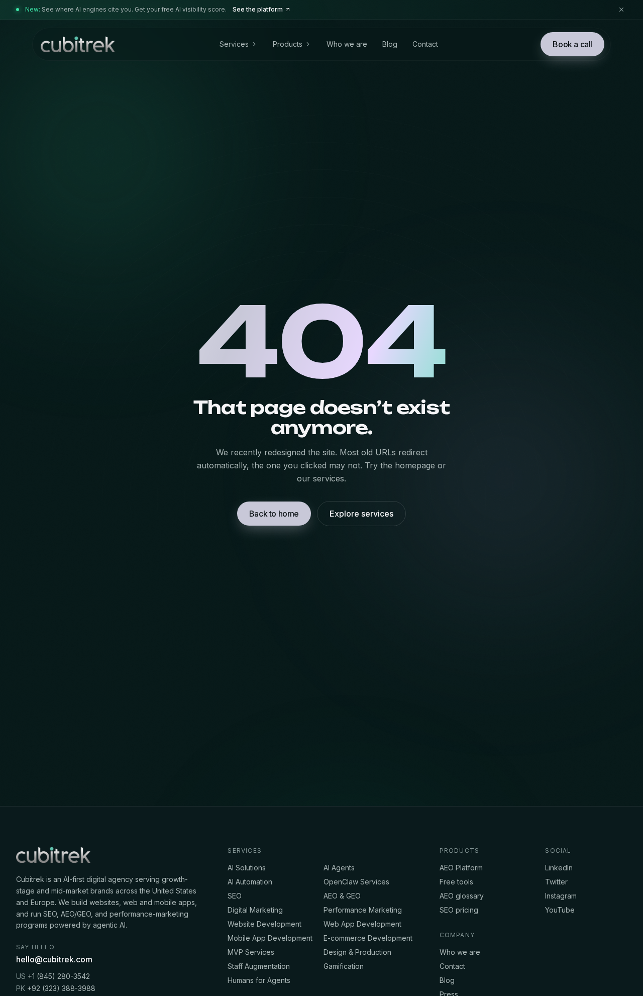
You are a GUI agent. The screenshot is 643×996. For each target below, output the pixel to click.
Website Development (264, 924)
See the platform (258, 9)
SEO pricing (459, 910)
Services (234, 44)
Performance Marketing (363, 910)
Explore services (361, 514)
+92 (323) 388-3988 (55, 988)
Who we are (347, 44)
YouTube (560, 910)
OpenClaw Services (356, 881)
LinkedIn (559, 867)
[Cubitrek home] (77, 44)
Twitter (556, 881)
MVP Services (251, 952)
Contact (425, 44)
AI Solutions (247, 867)
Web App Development (362, 924)
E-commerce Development (368, 938)
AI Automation (250, 881)
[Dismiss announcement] (621, 9)
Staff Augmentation (259, 966)
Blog (389, 44)
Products (287, 44)
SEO (235, 895)
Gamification (344, 966)
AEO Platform (461, 867)
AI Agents (339, 867)
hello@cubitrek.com (54, 959)
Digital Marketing (255, 910)
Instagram (561, 895)
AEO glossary (462, 895)
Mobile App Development (270, 938)
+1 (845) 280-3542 (53, 976)
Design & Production (357, 952)
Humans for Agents (259, 980)
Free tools (456, 881)
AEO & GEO (342, 895)
